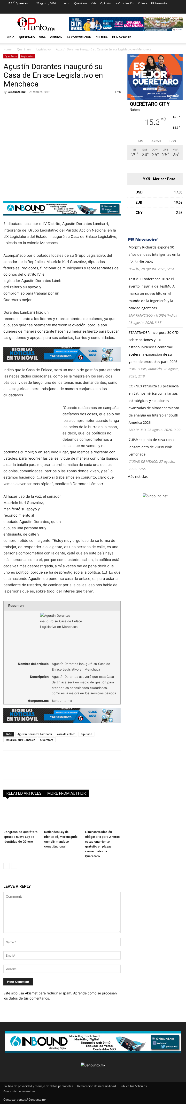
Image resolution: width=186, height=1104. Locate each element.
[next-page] (14, 866)
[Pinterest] (31, 10)
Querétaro (80, 3)
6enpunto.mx (16, 92)
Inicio (66, 3)
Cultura (142, 3)
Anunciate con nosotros (19, 1091)
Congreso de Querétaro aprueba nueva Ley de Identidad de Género (20, 836)
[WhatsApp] (41, 103)
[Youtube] (47, 10)
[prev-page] (6, 866)
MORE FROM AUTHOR (66, 793)
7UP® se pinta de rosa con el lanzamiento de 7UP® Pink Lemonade (152, 446)
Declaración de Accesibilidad (96, 1086)
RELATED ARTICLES (23, 793)
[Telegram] (53, 103)
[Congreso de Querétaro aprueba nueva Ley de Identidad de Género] (21, 815)
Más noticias (137, 476)
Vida (93, 3)
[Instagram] (15, 10)
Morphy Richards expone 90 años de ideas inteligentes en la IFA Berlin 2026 (154, 254)
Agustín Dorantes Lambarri (34, 734)
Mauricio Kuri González (20, 740)
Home (7, 49)
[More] (64, 103)
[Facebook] (7, 10)
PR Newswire (159, 3)
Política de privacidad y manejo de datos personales (38, 1086)
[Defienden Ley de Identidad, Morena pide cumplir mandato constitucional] (62, 815)
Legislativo (43, 49)
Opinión (105, 3)
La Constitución (124, 3)
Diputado (86, 734)
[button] (177, 37)
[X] (39, 10)
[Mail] (23, 10)
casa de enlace (66, 734)
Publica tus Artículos (133, 1086)
